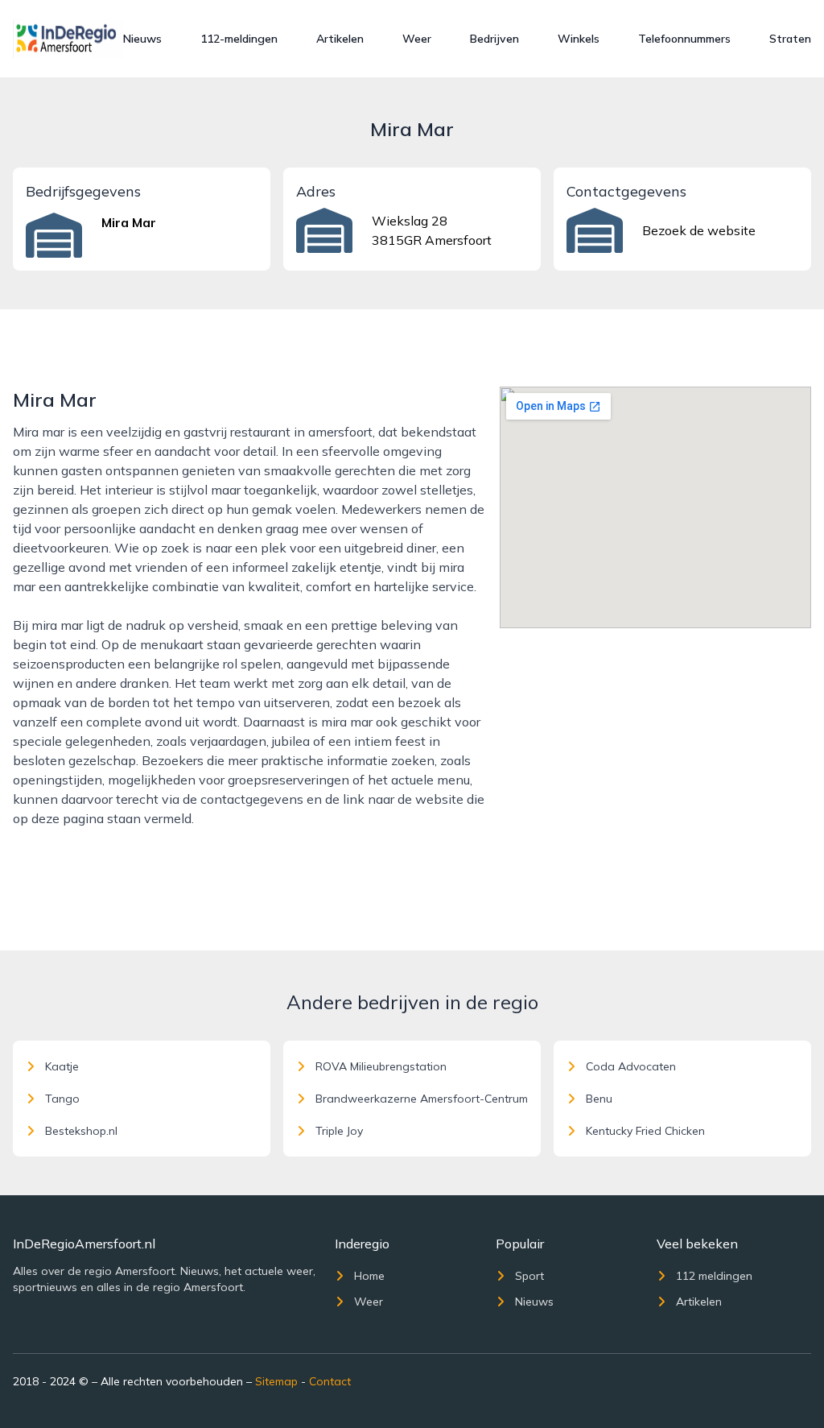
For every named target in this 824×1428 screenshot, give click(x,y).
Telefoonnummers (684, 38)
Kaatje (62, 1066)
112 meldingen (714, 1276)
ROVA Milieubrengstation (381, 1066)
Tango (62, 1098)
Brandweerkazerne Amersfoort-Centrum (421, 1098)
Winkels (578, 38)
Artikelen (340, 38)
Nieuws (142, 38)
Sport (529, 1276)
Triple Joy (339, 1131)
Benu (599, 1098)
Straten (790, 38)
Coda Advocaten (631, 1066)
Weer (416, 38)
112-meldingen (239, 38)
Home (369, 1276)
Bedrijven (494, 38)
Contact (330, 1381)
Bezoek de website (699, 230)
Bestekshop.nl (81, 1131)
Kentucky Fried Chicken (645, 1131)
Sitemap (276, 1381)
